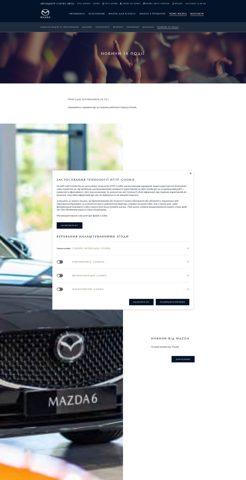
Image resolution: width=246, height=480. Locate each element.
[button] (190, 173)
